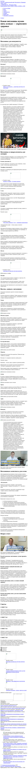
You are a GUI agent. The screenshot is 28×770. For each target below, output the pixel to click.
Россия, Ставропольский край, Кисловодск (11, 766)
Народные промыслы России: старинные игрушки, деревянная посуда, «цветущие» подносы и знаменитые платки (15, 756)
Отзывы (5, 13)
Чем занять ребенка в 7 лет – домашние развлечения (15, 222)
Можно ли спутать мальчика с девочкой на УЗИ (12, 710)
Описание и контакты (8, 15)
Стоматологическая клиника (8, 765)
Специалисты (6, 12)
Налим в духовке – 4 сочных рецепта (11, 181)
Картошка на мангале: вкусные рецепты (12, 271)
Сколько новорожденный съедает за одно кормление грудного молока (15, 671)
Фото (4, 9)
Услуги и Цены (6, 8)
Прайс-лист (6, 14)
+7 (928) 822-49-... (8, 4)
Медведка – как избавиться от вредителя (15, 681)
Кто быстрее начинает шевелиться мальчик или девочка (13, 723)
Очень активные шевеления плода (9, 705)
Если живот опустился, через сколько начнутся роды (13, 708)
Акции (4, 10)
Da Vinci (2, 1)
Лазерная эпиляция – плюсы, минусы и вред (16, 690)
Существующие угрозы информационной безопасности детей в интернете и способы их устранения (14, 737)
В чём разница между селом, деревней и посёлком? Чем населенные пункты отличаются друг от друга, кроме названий (15, 744)
